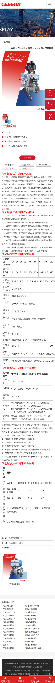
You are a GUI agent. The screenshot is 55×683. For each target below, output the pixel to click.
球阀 (30, 48)
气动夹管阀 (29, 642)
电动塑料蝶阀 (8, 625)
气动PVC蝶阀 (30, 625)
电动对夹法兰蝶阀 (32, 635)
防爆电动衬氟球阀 (32, 629)
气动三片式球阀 (9, 619)
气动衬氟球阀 (8, 629)
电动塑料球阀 (8, 622)
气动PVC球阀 (30, 622)
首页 (13, 48)
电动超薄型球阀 (31, 609)
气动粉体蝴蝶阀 (31, 645)
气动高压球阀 (30, 616)
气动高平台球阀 (31, 612)
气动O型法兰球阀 (15, 538)
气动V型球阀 (8, 606)
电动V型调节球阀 (32, 606)
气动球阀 (49, 48)
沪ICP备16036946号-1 (41, 674)
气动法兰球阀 (14, 584)
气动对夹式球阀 (9, 612)
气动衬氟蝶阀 (8, 632)
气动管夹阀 (7, 642)
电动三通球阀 (30, 619)
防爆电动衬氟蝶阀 (32, 632)
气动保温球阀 (8, 616)
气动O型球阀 (8, 609)
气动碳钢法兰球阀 (16, 543)
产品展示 (21, 48)
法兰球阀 (38, 48)
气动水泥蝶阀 (8, 648)
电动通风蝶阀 (8, 635)
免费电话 (35, 681)
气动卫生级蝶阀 (31, 638)
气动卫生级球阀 (9, 638)
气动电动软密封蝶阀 (33, 648)
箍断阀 (5, 645)
